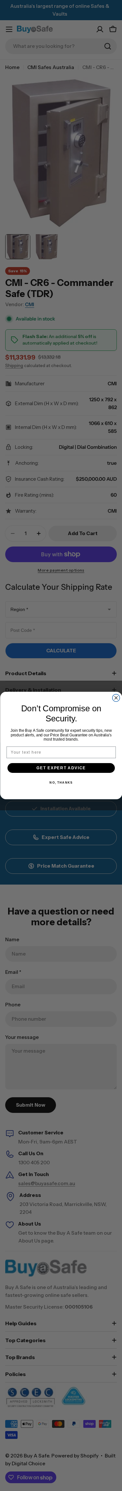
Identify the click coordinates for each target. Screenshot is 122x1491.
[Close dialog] (116, 698)
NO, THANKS (61, 783)
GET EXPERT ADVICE (61, 768)
